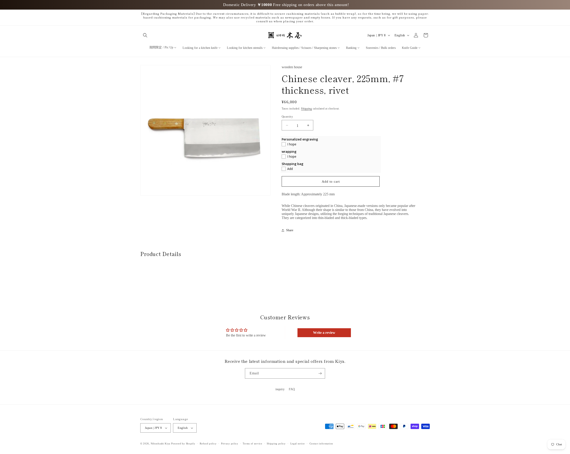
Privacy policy (229, 443)
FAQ (292, 389)
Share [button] (289, 230)
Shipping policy (276, 443)
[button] (145, 35)
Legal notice (297, 443)
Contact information (321, 443)
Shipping (306, 108)
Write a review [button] (324, 333)
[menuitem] (162, 47)
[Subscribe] (320, 373)
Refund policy (208, 443)
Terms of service (252, 443)
